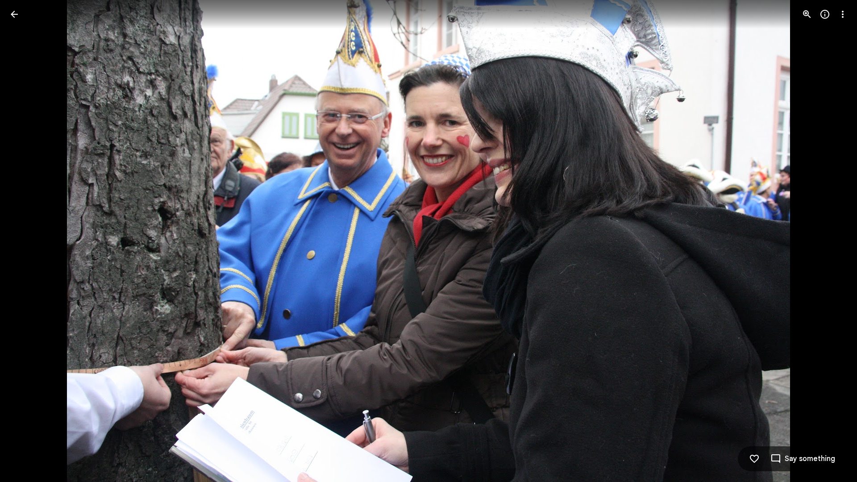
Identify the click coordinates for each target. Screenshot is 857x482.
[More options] (843, 14)
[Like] (754, 458)
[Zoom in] (807, 14)
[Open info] (825, 14)
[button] (24, 241)
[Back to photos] (14, 14)
